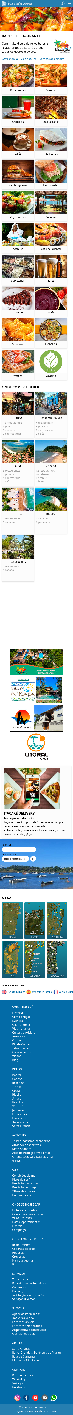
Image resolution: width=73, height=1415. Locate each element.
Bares (16, 1264)
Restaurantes (21, 1245)
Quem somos (24, 1411)
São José (17, 1106)
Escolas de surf (22, 1195)
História (17, 1013)
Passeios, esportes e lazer (29, 1283)
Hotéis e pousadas (24, 1210)
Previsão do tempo (25, 1187)
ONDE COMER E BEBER (27, 1239)
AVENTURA (19, 1135)
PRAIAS (17, 1069)
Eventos (17, 1021)
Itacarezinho (20, 1122)
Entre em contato (24, 1375)
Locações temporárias (27, 1326)
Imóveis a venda (23, 1318)
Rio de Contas (21, 1044)
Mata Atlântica (22, 1149)
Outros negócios (23, 1334)
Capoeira (18, 1040)
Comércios (19, 1287)
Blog (15, 1060)
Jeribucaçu (19, 1110)
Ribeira (17, 1095)
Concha (17, 1079)
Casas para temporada (27, 1214)
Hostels (17, 1226)
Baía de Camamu (23, 1356)
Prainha (17, 1102)
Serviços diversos (23, 1299)
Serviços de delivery (52, 58)
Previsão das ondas (25, 1183)
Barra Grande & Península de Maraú (36, 1353)
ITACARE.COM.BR (13, 985)
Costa (16, 1091)
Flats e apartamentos (26, 1222)
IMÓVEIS (18, 1308)
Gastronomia (10, 58)
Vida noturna (28, 58)
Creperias (18, 1257)
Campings (19, 1230)
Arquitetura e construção (29, 1330)
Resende (18, 1083)
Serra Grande (21, 1126)
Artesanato (19, 1036)
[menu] (69, 3)
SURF (15, 1170)
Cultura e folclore (23, 1032)
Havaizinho (19, 1118)
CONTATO (18, 1370)
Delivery (17, 1291)
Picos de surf (21, 1179)
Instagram (19, 1383)
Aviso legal (39, 1411)
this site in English (16, 991)
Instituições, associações (28, 1295)
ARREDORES (20, 1343)
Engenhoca (19, 1114)
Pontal (16, 1075)
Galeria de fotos (23, 1052)
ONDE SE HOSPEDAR (26, 1204)
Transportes (20, 1279)
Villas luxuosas (22, 1218)
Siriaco (16, 1098)
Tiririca (16, 1087)
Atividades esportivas (26, 1145)
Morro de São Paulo (25, 1360)
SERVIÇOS (19, 1274)
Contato (51, 1411)
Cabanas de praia (23, 1249)
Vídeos (16, 1056)
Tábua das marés (23, 1191)
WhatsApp (19, 1379)
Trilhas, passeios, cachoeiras (31, 1141)
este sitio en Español (42, 991)
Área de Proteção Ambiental (31, 1153)
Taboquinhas (21, 1048)
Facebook (18, 1387)
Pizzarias (18, 1253)
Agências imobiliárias (26, 1314)
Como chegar (21, 1017)
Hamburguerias (22, 1260)
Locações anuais (23, 1322)
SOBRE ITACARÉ (22, 1007)
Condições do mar (24, 1176)
